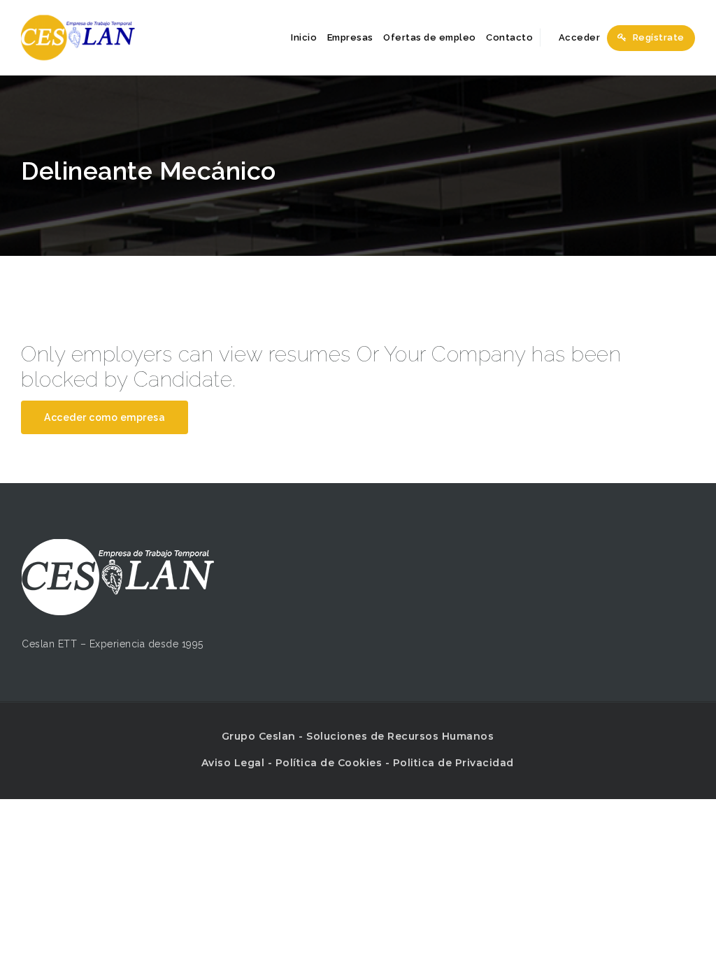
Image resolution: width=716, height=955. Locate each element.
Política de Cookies (328, 762)
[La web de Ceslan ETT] (78, 37)
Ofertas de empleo (429, 37)
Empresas (350, 37)
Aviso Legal (233, 762)
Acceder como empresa (104, 417)
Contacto (509, 37)
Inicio (304, 37)
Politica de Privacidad (453, 762)
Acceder (578, 37)
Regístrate (657, 37)
